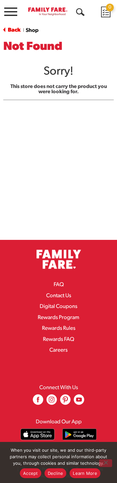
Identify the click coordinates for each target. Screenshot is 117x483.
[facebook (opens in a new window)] (38, 402)
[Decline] (105, 463)
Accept (30, 473)
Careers (58, 350)
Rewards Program (58, 317)
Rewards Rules (58, 328)
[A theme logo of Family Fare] (47, 11)
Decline (55, 473)
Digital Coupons (58, 306)
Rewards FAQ (58, 339)
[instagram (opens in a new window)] (51, 402)
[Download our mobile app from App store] (37, 434)
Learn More (85, 473)
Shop (32, 30)
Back (13, 30)
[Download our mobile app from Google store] (79, 434)
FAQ (59, 284)
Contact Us (58, 296)
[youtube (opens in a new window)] (79, 402)
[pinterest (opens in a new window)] (65, 402)
